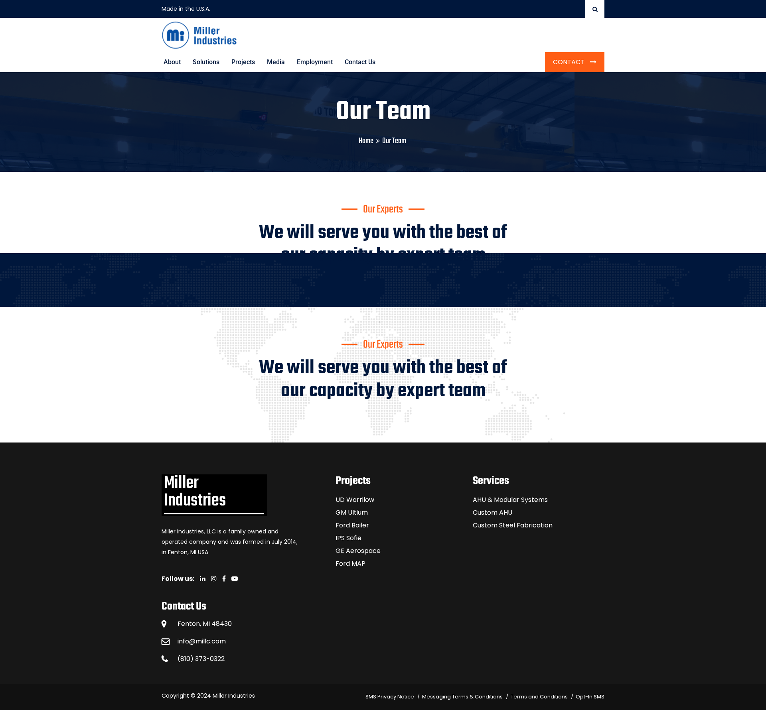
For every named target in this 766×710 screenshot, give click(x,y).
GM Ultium (352, 512)
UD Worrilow (355, 499)
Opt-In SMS (590, 696)
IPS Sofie (348, 538)
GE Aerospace (358, 550)
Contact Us (360, 62)
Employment (315, 62)
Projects (243, 62)
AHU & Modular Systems (510, 499)
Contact (569, 62)
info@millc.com (202, 641)
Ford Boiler (352, 525)
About (172, 62)
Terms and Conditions (539, 696)
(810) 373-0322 (201, 658)
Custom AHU (492, 512)
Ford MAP (350, 563)
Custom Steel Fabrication (513, 525)
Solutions (206, 62)
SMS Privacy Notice (389, 696)
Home (366, 141)
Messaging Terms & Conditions (462, 696)
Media (276, 62)
